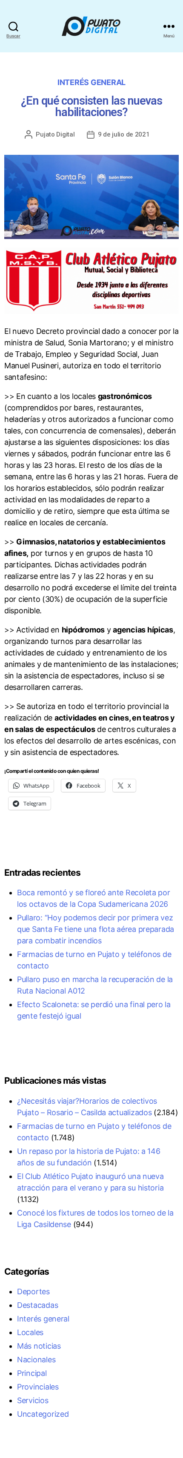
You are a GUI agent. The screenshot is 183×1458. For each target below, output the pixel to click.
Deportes (33, 1291)
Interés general (91, 82)
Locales (30, 1332)
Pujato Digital (55, 134)
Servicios (33, 1400)
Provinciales (38, 1386)
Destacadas (37, 1305)
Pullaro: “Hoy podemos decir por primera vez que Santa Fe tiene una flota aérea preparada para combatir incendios (95, 929)
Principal (32, 1373)
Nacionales (36, 1359)
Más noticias (39, 1345)
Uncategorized (43, 1414)
